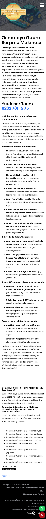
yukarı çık (6, 476)
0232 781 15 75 (15, 108)
